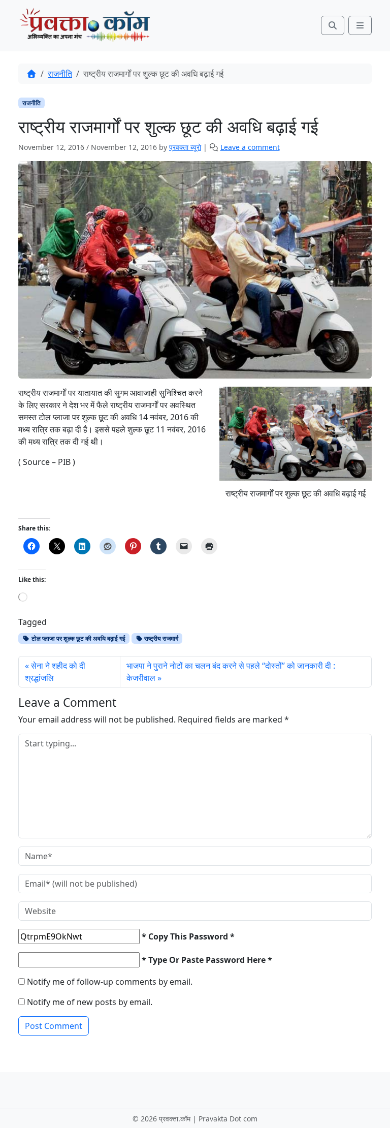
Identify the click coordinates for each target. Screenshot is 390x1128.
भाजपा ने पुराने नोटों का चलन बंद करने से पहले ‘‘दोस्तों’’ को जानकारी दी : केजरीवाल (230, 671)
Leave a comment (250, 147)
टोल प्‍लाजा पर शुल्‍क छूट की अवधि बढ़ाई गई (77, 638)
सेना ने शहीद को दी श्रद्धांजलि (55, 671)
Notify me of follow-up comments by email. (109, 981)
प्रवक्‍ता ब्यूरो (185, 147)
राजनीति (60, 73)
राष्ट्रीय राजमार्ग (160, 638)
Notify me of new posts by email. (89, 1002)
